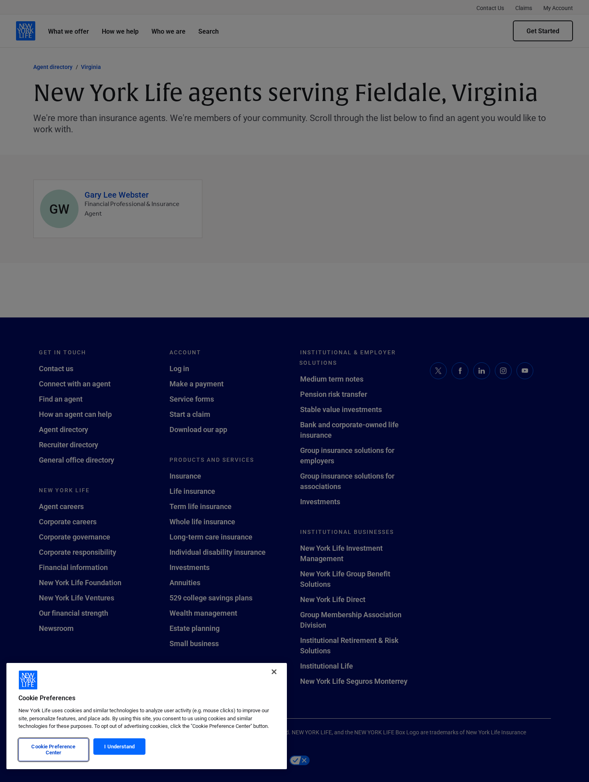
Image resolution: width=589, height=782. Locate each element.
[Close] (274, 672)
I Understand (119, 746)
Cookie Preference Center (53, 749)
